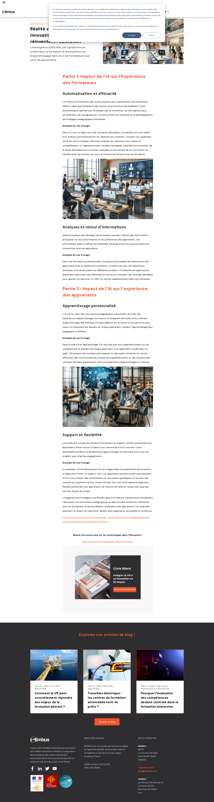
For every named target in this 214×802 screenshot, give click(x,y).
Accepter (131, 35)
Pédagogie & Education (44, 23)
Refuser (152, 35)
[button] (3, 2)
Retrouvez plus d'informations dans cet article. (108, 541)
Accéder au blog (107, 722)
